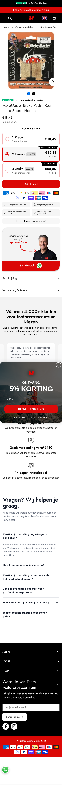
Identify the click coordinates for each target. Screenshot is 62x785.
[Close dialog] (58, 365)
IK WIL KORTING (31, 409)
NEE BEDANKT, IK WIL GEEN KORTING (31, 417)
